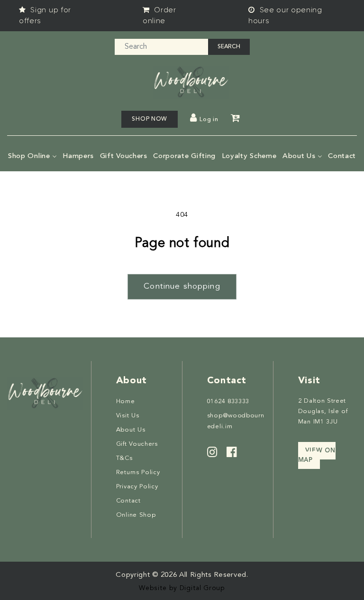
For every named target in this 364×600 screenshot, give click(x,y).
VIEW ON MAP (317, 455)
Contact (128, 501)
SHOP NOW (149, 119)
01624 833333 (228, 401)
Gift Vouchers (137, 444)
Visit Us (127, 416)
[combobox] (161, 47)
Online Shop (136, 515)
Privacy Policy (137, 487)
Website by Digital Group (182, 588)
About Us (131, 430)
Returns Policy (138, 472)
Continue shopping (182, 286)
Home (125, 401)
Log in (209, 120)
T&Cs (124, 458)
